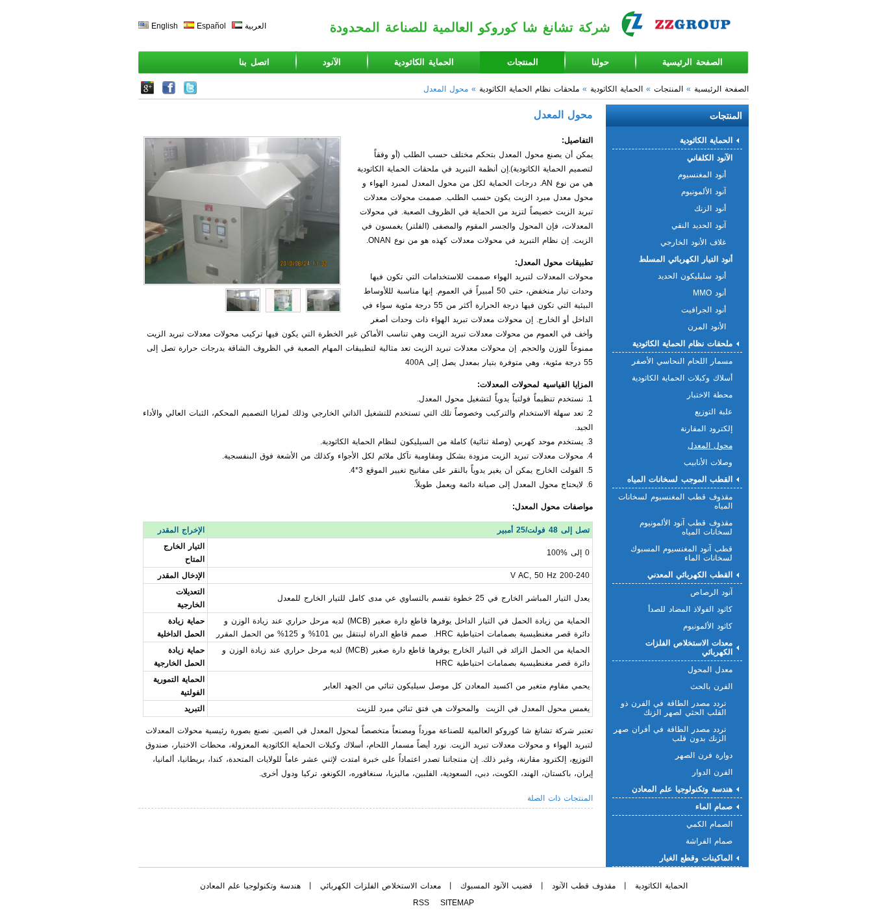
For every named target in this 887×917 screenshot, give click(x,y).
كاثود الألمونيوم (707, 626)
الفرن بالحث (711, 686)
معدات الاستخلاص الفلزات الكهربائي (688, 647)
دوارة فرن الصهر (703, 755)
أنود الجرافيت (703, 309)
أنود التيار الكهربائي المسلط (685, 259)
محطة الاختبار (709, 394)
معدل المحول (710, 669)
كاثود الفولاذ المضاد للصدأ (690, 609)
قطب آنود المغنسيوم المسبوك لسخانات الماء (681, 553)
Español (211, 26)
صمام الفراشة (709, 841)
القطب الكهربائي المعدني (689, 574)
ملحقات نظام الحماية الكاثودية (529, 89)
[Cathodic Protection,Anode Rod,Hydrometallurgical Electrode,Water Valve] (190, 91)
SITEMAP (457, 902)
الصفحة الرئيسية (692, 62)
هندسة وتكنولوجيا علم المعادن (682, 789)
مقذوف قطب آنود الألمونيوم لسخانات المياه (686, 527)
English (164, 26)
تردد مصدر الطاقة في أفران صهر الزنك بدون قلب (670, 734)
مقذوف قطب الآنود (584, 885)
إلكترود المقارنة (706, 428)
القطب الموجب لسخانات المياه (679, 479)
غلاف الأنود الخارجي (693, 242)
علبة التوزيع (713, 411)
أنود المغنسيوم (702, 174)
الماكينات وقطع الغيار (696, 857)
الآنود (332, 62)
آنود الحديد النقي (698, 225)
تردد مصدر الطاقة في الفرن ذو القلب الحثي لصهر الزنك (673, 708)
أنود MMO (709, 292)
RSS (421, 902)
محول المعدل (710, 445)
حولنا (600, 62)
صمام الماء (713, 806)
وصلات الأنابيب (708, 462)
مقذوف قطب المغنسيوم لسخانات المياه (675, 501)
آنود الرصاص (711, 592)
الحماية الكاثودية (424, 62)
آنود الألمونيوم (703, 191)
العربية (255, 26)
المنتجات (522, 62)
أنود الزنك (710, 208)
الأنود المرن (707, 326)
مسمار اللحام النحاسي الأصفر (682, 361)
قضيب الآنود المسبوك (496, 885)
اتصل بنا (254, 62)
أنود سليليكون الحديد (692, 276)
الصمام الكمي (709, 824)
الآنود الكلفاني (709, 157)
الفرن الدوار (712, 772)
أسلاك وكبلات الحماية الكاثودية (682, 378)
